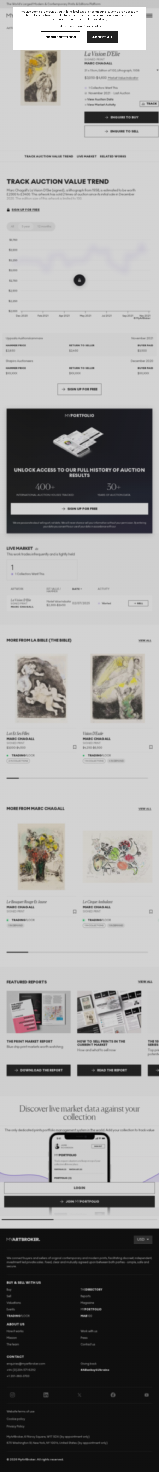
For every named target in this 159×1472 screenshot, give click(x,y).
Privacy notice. (92, 26)
